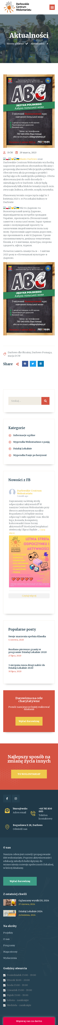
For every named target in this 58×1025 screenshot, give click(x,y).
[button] (52, 7)
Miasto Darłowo (28, 159)
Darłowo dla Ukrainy (19, 352)
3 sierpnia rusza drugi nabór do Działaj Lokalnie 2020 (26, 666)
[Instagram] (16, 798)
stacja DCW (14, 355)
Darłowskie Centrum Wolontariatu (29, 492)
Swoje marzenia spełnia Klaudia (27, 636)
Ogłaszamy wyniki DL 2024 (34, 900)
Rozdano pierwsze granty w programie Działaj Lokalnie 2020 (27, 651)
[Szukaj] (45, 401)
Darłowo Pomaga (42, 352)
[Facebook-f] (7, 798)
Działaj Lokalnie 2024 (31, 911)
